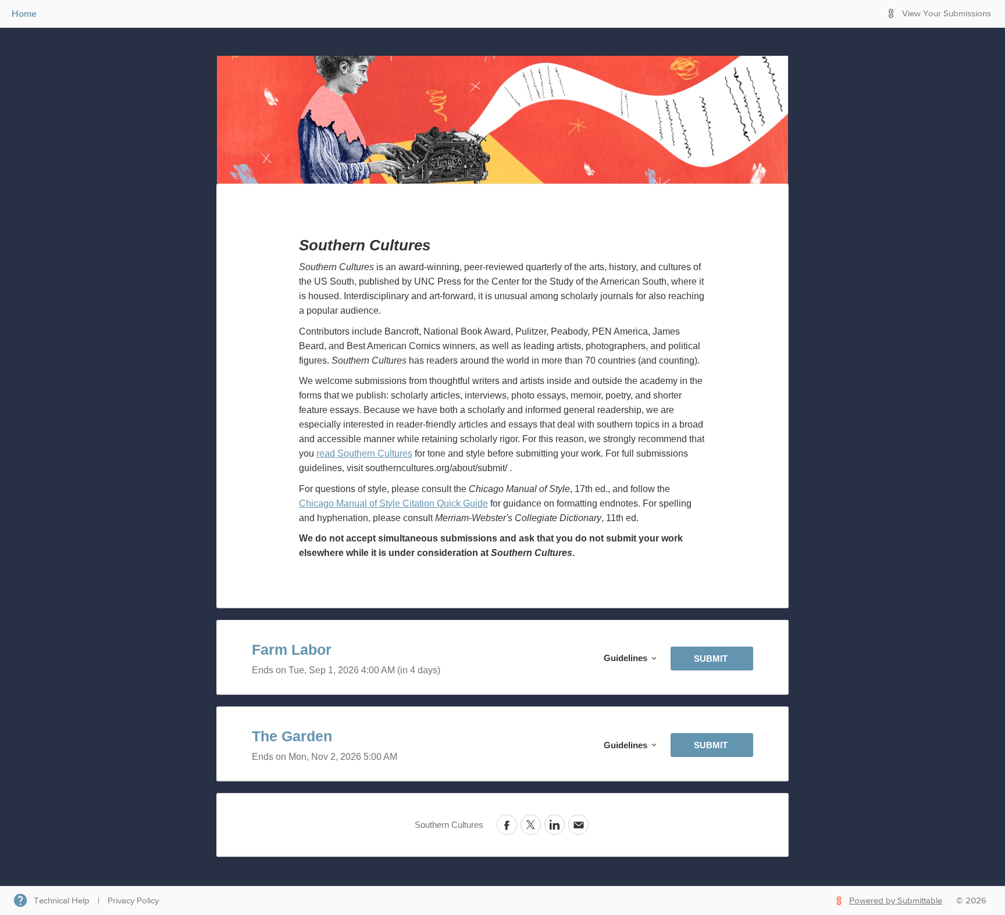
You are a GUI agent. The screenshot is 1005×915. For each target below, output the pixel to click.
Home (24, 13)
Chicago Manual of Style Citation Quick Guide (393, 503)
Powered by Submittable (895, 900)
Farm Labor (292, 649)
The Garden (292, 736)
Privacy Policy (133, 900)
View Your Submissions (946, 13)
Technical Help (62, 900)
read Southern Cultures (364, 453)
